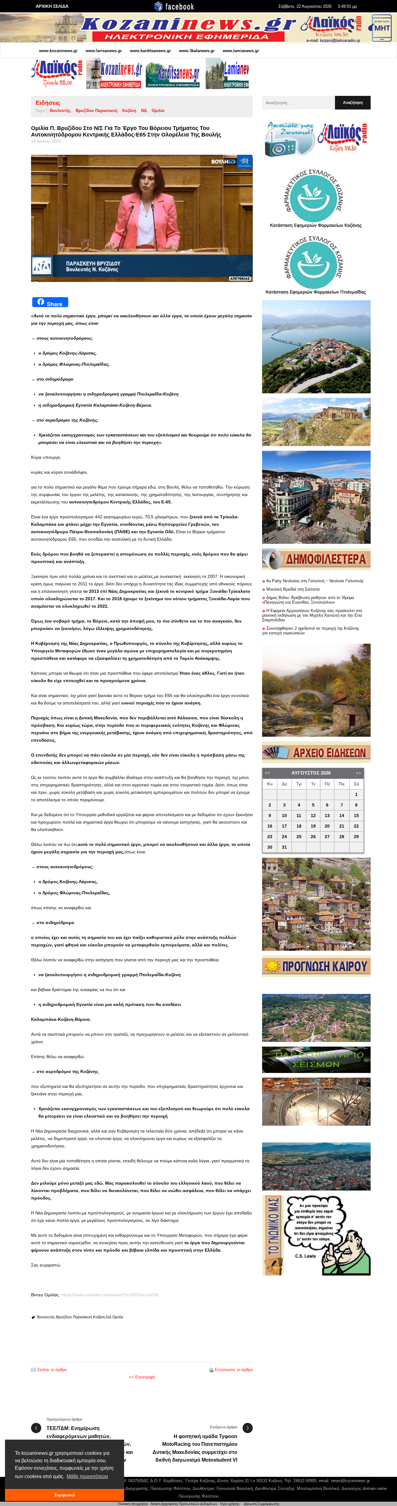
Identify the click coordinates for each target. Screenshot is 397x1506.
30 (269, 847)
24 (284, 836)
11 (299, 815)
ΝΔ (144, 110)
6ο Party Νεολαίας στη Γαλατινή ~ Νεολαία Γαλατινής (315, 581)
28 (341, 836)
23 (269, 836)
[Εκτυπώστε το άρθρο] (211, 1369)
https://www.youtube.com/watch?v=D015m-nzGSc (110, 1294)
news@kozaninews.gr (350, 1480)
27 (327, 836)
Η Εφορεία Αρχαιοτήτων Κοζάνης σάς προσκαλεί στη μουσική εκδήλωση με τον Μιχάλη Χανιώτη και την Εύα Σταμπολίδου (312, 615)
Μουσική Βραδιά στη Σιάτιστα (293, 589)
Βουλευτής (60, 110)
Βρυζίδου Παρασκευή (96, 110)
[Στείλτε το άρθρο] (33, 1369)
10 (284, 815)
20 (327, 826)
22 (356, 826)
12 (313, 815)
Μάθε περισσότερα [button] (87, 1476)
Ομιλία (158, 110)
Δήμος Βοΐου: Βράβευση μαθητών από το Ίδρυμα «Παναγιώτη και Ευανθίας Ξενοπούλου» (308, 600)
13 (327, 815)
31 (284, 847)
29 (356, 836)
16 (269, 826)
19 (313, 826)
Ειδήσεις (48, 103)
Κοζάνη (129, 110)
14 (341, 815)
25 (299, 836)
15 (356, 815)
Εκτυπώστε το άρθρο (234, 1369)
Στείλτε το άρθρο (52, 1369)
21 (341, 826)
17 (284, 826)
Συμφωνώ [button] (64, 1494)
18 (299, 826)
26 (313, 836)
